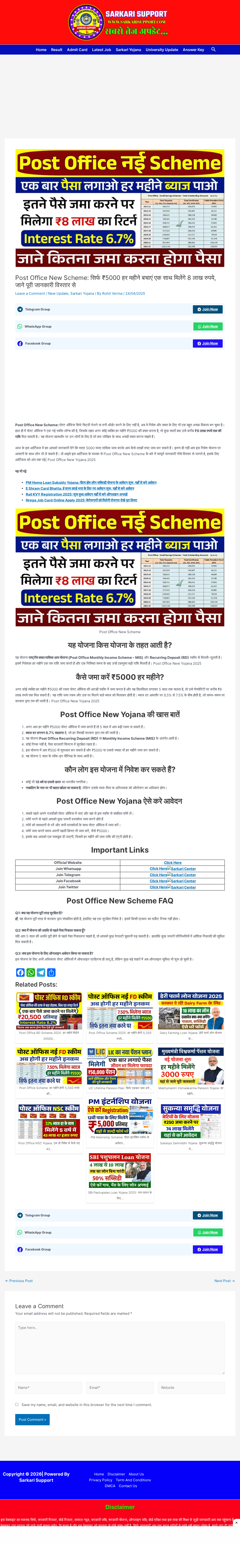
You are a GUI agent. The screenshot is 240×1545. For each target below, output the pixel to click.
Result (56, 49)
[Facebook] (20, 972)
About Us (136, 1474)
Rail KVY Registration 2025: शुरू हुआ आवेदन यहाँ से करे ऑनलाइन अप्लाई (77, 494)
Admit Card (77, 49)
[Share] (51, 972)
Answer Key (193, 49)
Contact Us (128, 1486)
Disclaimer (116, 1474)
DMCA (110, 1486)
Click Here (173, 862)
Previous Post (19, 1281)
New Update (58, 293)
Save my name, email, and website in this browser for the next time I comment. (87, 1404)
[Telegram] (41, 972)
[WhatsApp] (31, 972)
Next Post (224, 1281)
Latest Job (101, 49)
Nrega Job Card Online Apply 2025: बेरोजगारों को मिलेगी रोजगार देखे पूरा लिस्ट (81, 500)
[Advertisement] (120, 104)
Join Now (210, 309)
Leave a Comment (30, 293)
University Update (162, 49)
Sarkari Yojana (128, 49)
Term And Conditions (133, 1480)
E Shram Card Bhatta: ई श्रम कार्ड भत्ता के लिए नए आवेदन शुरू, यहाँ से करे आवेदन (80, 488)
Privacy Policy (100, 1480)
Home (41, 49)
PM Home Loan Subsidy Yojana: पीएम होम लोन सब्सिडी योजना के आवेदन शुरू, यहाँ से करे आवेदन (91, 482)
